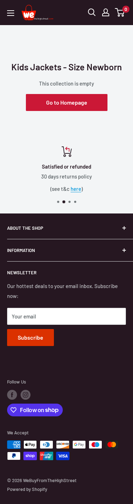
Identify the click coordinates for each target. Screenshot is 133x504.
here (76, 189)
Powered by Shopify (27, 489)
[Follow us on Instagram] (26, 395)
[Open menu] (10, 13)
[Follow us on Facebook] (12, 395)
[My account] (105, 12)
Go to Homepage (66, 102)
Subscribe (30, 337)
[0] (120, 12)
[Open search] (92, 12)
